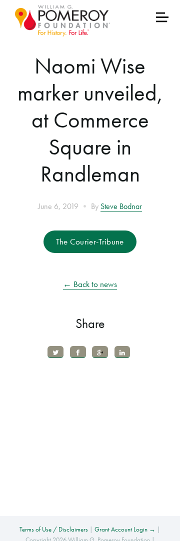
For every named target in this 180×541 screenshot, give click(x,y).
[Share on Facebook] (78, 352)
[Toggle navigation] (162, 17)
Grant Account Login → (125, 529)
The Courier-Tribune (90, 241)
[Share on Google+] (100, 352)
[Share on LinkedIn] (122, 352)
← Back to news (90, 284)
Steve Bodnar (121, 207)
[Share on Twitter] (56, 352)
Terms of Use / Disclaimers (54, 529)
